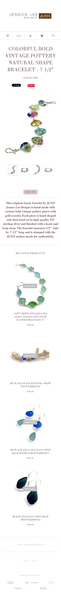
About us (34, 560)
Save (32, 86)
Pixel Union (36, 575)
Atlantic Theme (24, 575)
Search (26, 560)
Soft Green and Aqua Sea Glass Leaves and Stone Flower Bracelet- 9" (30, 316)
